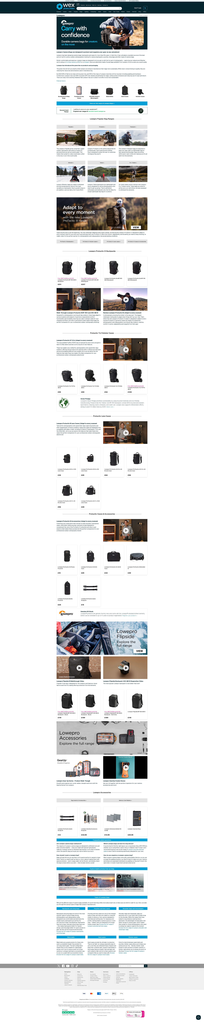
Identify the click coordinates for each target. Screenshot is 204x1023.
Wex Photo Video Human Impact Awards (95, 978)
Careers (79, 983)
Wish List (94, 5)
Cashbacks (131, 974)
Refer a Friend (132, 980)
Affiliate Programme (133, 979)
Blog (140, 11)
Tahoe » (102, 162)
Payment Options (81, 980)
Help (78, 971)
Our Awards (93, 974)
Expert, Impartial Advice (120, 0)
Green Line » (110, 407)
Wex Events (105, 974)
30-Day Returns (107, 0)
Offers (144, 11)
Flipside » (71, 127)
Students (83, 5)
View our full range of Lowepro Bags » (102, 103)
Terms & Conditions (120, 974)
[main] (102, 486)
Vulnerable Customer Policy (121, 982)
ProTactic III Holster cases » (90, 241)
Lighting (86, 11)
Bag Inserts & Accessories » (78, 800)
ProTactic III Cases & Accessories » (137, 242)
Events (128, 11)
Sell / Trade (116, 11)
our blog (111, 869)
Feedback (66, 978)
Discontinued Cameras (67, 982)
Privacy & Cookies (120, 975)
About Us (79, 974)
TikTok (77, 966)
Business (99, 5)
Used (110, 11)
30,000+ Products (70, 0)
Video (70, 11)
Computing (93, 11)
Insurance (105, 980)
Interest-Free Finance (83, 0)
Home (140, 15)
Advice (65, 977)
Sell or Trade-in (106, 975)
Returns (79, 979)
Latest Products (68, 985)
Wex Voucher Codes (133, 977)
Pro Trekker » (133, 162)
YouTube (68, 966)
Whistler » (71, 162)
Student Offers (93, 975)
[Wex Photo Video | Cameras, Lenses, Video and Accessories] (66, 6)
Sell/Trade (137, 8)
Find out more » (61, 81)
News (91, 971)
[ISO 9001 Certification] (135, 1014)
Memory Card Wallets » (125, 800)
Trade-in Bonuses (133, 975)
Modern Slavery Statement (119, 979)
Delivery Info (80, 977)
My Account (88, 5)
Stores (78, 5)
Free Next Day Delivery (96, 0)
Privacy (111, 1009)
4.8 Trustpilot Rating (133, 0)
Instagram (72, 966)
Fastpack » (133, 127)
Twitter (59, 966)
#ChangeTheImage (94, 980)
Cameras (58, 11)
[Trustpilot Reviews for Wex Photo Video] (69, 1012)
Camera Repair (106, 979)
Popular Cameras (68, 980)
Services (134, 11)
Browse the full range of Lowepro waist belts (70, 954)
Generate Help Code (82, 985)
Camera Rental (106, 977)
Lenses (64, 11)
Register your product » (129, 615)
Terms (115, 1009)
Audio (99, 11)
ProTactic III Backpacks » (67, 241)
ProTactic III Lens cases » (114, 241)
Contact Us (105, 5)
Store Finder (80, 982)
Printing (105, 982)
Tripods (76, 11)
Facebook (63, 966)
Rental (123, 11)
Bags (81, 11)
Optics (104, 11)
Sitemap (118, 977)
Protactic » (102, 127)
